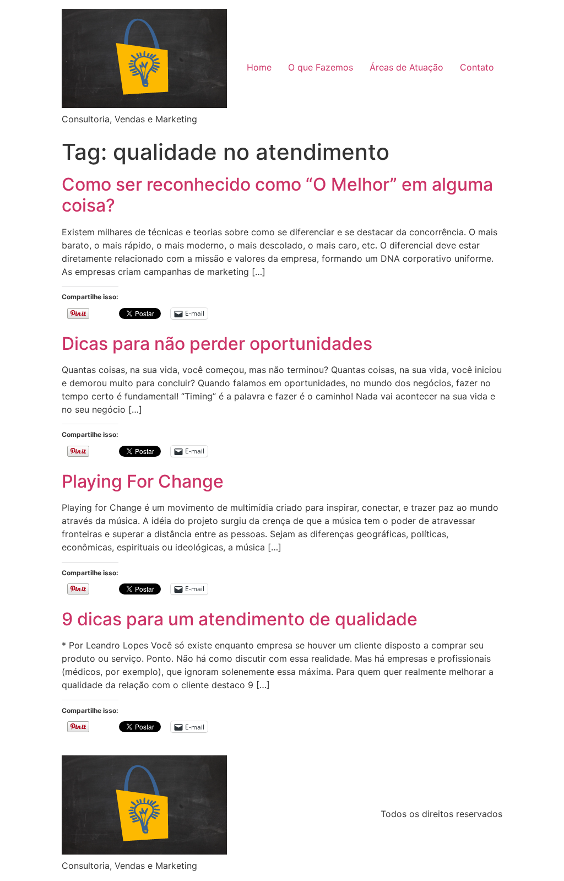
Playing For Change (143, 481)
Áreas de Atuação (406, 67)
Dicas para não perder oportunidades (217, 343)
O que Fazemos (320, 67)
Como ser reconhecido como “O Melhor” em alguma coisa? (277, 195)
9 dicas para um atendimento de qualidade (239, 619)
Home (259, 67)
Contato (477, 67)
